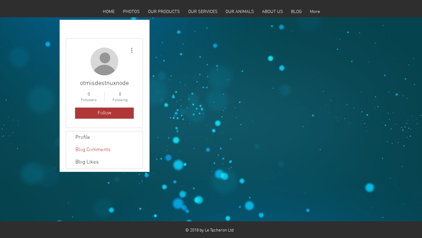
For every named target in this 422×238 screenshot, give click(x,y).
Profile (82, 137)
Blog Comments (92, 150)
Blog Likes (87, 162)
